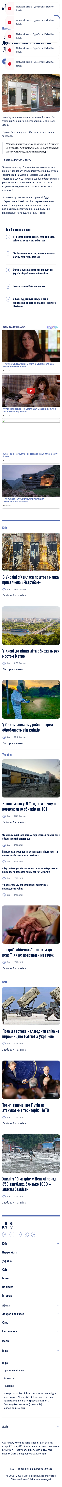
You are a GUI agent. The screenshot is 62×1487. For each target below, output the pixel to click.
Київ (4, 527)
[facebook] (12, 1234)
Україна (7, 754)
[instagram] (26, 1234)
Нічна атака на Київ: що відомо (29, 286)
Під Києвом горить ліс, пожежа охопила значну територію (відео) (34, 255)
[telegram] (4, 1234)
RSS (12, 1469)
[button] (33, 1243)
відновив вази (37, 209)
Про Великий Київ (13, 1370)
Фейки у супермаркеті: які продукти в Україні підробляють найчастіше (33, 271)
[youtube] (33, 1234)
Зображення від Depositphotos (35, 1469)
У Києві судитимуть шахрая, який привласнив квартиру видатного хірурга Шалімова (34, 302)
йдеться (15, 132)
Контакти (8, 1378)
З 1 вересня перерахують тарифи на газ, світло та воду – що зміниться (34, 238)
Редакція (8, 1386)
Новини (6, 28)
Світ (4, 981)
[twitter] (19, 1234)
